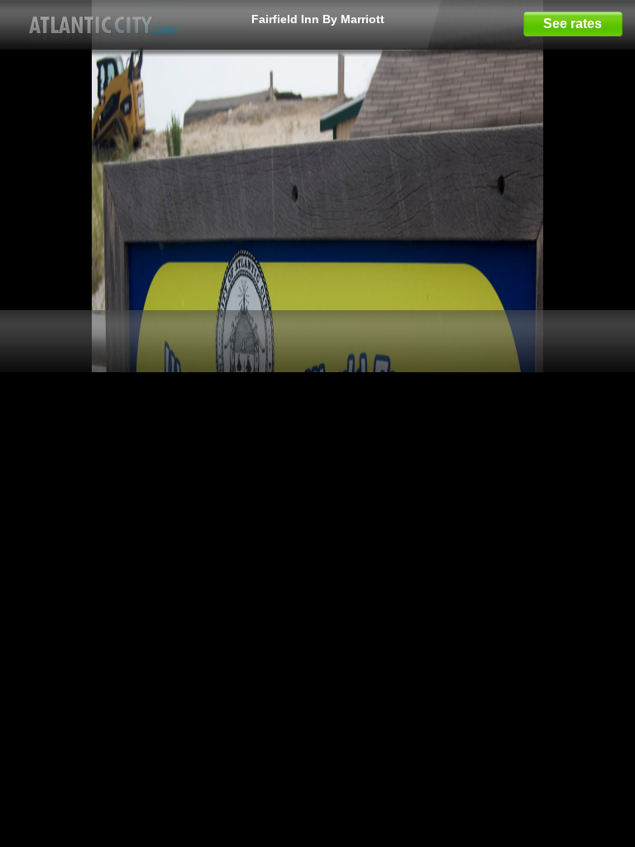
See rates (572, 24)
